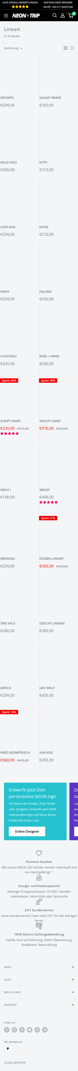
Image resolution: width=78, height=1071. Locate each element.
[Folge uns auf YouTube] (29, 1030)
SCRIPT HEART (10, 421)
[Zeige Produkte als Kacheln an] (65, 48)
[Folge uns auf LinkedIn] (45, 1030)
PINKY (4, 292)
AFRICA (5, 688)
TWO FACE (7, 623)
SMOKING (7, 558)
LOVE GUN (7, 227)
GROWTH (7, 98)
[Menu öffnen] (6, 15)
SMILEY (44, 490)
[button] (9, 433)
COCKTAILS (8, 356)
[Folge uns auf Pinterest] (22, 1030)
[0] (70, 15)
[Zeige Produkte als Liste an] (72, 48)
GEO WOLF (47, 688)
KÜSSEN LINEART (51, 558)
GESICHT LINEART (52, 623)
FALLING (45, 292)
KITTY (43, 162)
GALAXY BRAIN (50, 98)
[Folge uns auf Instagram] (14, 1030)
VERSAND (66, 2)
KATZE (43, 227)
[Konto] (63, 15)
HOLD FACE (8, 162)
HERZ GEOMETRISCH (15, 752)
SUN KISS (46, 752)
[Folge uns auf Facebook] (7, 1030)
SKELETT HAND (50, 421)
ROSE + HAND (49, 356)
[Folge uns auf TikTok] (37, 1030)
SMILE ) (5, 490)
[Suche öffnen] (55, 15)
